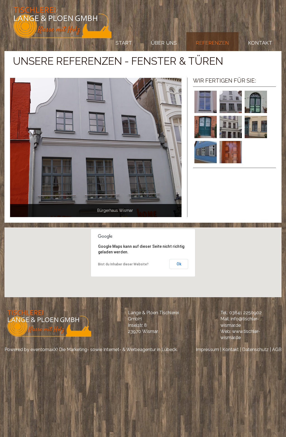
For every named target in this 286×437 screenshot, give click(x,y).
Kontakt (260, 43)
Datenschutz (255, 349)
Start (124, 43)
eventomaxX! (44, 349)
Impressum (207, 349)
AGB (277, 349)
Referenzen (212, 43)
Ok (179, 264)
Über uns (164, 43)
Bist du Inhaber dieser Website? (123, 264)
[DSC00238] (96, 147)
